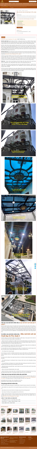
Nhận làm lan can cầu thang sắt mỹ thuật (9, 415)
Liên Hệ (5, 5)
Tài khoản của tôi (31, 438)
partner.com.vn (12, 447)
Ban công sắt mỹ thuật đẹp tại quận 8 (15, 414)
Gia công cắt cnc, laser (19, 3)
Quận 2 (29, 31)
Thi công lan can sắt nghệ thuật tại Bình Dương (9, 424)
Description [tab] (3, 37)
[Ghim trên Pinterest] (21, 33)
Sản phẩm (20, 10)
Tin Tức (2, 5)
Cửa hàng (30, 439)
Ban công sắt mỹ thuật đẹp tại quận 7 (21, 432)
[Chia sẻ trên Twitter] (18, 33)
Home (17, 10)
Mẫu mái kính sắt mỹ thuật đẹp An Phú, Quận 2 (9, 39)
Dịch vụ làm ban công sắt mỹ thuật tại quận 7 (9, 433)
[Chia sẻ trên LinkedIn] (22, 33)
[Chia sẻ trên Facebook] (17, 33)
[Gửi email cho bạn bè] (19, 33)
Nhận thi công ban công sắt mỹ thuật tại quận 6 (27, 424)
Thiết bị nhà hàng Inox (26, 3)
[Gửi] (18, 1)
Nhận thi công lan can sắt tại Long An (33, 414)
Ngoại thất (6, 3)
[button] (14, 23)
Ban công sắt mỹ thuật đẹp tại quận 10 (33, 433)
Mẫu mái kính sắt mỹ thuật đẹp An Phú (23, 31)
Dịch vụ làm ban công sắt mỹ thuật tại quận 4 (3, 415)
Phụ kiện (14, 3)
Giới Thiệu (31, 3)
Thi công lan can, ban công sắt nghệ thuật (15, 424)
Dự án (34, 3)
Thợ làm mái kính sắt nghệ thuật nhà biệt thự (3, 424)
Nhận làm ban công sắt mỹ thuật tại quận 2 (15, 433)
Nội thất (10, 3)
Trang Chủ (2, 3)
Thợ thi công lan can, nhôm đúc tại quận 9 (3, 433)
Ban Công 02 (26, 432)
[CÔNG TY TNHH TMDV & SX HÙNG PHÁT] (4, 1)
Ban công (26, 10)
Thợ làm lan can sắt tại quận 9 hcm (27, 414)
